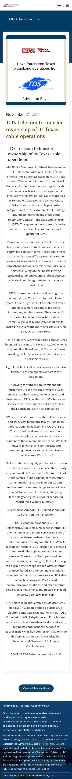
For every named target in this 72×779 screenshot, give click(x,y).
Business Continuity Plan (34, 705)
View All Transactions (36, 688)
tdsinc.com (38, 646)
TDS (61, 612)
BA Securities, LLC (32, 739)
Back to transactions (24, 19)
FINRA (57, 739)
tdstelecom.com (45, 594)
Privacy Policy (10, 705)
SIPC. (65, 739)
